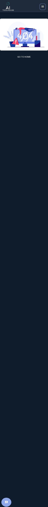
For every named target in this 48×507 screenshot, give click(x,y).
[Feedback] (6, 502)
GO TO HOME (24, 57)
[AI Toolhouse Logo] (7, 7)
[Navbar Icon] (42, 7)
